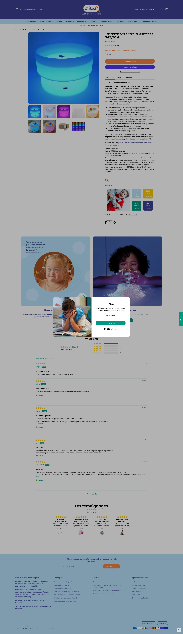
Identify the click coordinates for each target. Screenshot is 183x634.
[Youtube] (108, 329)
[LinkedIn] (115, 329)
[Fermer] (127, 299)
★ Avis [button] (181, 319)
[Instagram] (112, 329)
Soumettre (111, 323)
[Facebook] (105, 329)
